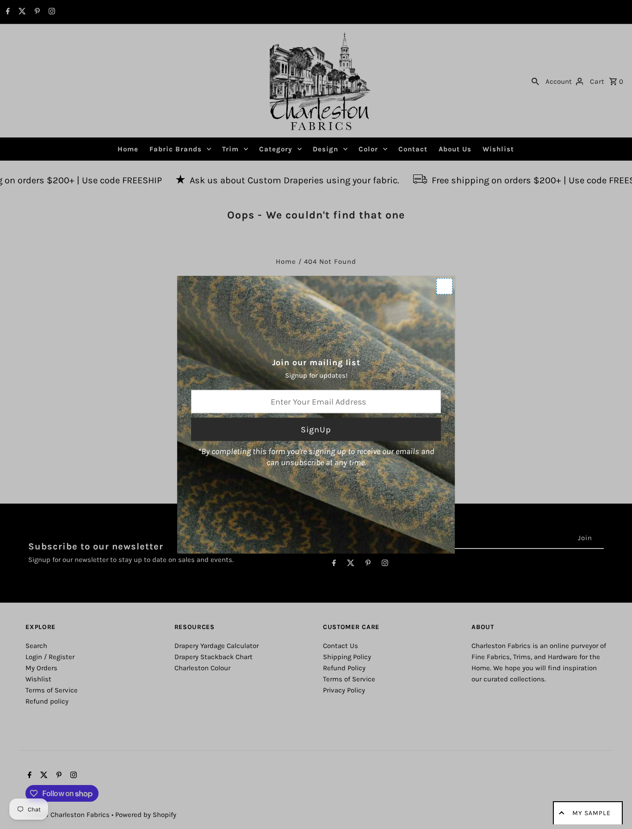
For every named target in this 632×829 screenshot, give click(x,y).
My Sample (591, 813)
